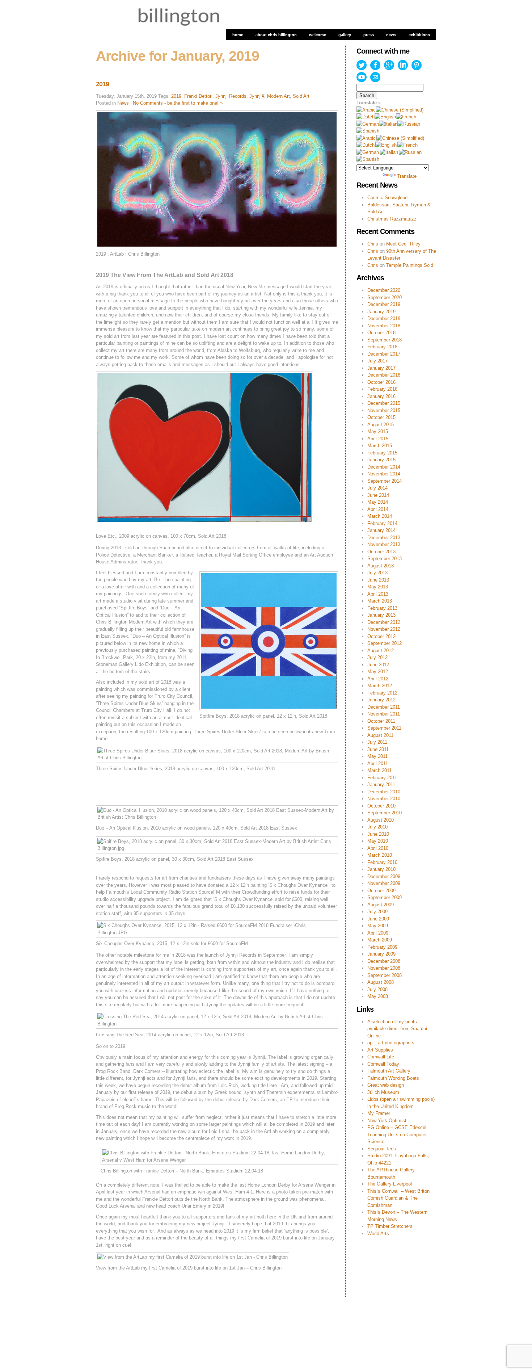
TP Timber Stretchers (390, 1226)
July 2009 (377, 911)
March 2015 (379, 445)
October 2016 (381, 382)
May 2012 (377, 671)
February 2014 (382, 523)
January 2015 (381, 459)
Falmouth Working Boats (393, 1078)
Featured (151, 1321)
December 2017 (383, 354)
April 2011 (377, 763)
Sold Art (301, 96)
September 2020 (384, 297)
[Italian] (388, 124)
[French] (406, 116)
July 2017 (377, 361)
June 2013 (378, 580)
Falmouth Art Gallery (388, 1071)
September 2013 (384, 558)
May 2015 (377, 431)
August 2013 (380, 565)
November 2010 (383, 798)
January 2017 (381, 368)
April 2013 (377, 594)
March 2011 (379, 770)
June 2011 (378, 749)
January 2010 (381, 869)
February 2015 (382, 453)
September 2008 (384, 975)
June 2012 (378, 664)
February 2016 (382, 389)
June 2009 (378, 919)
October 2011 (381, 721)
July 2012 (377, 657)
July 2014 (377, 488)
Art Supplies (380, 1050)
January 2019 (381, 311)
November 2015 (383, 410)
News (391, 35)
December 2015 (383, 403)
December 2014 (383, 467)
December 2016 (383, 375)
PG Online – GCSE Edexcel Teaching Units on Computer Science (397, 1134)
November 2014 (383, 474)
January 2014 (381, 530)
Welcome (317, 35)
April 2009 (377, 933)
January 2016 (381, 396)
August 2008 (380, 982)
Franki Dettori (198, 96)
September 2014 (384, 481)
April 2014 (377, 509)
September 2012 (384, 643)
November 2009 (383, 883)
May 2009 (377, 925)
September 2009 (384, 897)
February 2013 (382, 608)
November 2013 (383, 544)
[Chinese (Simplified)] (399, 110)
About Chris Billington (276, 35)
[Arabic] (366, 110)
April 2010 (377, 848)
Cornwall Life (380, 1057)
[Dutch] (365, 116)
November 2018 (383, 325)
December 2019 (383, 304)
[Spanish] (367, 131)
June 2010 (378, 834)
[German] (367, 124)
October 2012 (381, 636)
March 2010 (379, 855)
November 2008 (383, 968)
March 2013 (379, 601)
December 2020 (383, 290)
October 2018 (381, 332)
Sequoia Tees (381, 1148)
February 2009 (382, 947)
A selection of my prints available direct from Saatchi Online (397, 1029)
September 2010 (384, 812)
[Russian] (408, 124)
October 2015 (381, 417)
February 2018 (382, 346)
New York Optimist (386, 1120)
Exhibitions (419, 35)
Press (368, 35)
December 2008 (383, 961)
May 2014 (377, 502)
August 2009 (380, 904)
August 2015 (380, 424)
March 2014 (379, 516)
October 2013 (381, 551)
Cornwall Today (383, 1064)
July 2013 (377, 572)
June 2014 (378, 495)
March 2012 (379, 685)
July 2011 (377, 742)
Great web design (385, 1085)
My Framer (378, 1113)
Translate (407, 176)
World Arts (378, 1233)
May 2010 (377, 841)
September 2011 (384, 728)
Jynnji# (256, 96)
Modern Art (278, 96)
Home (237, 35)
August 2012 (380, 650)
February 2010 (382, 862)
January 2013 (381, 615)
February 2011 (382, 777)
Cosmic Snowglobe (387, 197)
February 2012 (382, 693)
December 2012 (383, 622)
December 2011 (383, 707)
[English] (385, 116)
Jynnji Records (230, 96)
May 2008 (377, 996)
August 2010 (380, 820)
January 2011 (381, 784)
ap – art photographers (390, 1042)
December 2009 (383, 876)
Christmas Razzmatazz (392, 219)
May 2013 (377, 587)
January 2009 (381, 954)
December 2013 (383, 537)
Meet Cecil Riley (403, 244)
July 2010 (377, 827)
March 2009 (379, 940)
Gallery (344, 35)
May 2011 (377, 756)
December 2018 (383, 318)
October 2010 (381, 806)
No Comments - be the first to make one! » (178, 103)
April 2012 (377, 678)
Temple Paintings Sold (409, 265)
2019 (102, 84)
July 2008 (377, 989)
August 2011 (380, 735)
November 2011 (383, 714)
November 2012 (383, 629)
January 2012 (381, 699)
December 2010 (383, 791)
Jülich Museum (383, 1092)
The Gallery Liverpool (389, 1184)
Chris (372, 244)
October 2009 (381, 890)
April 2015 (377, 438)
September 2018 (384, 340)
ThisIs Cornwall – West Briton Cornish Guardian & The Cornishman (398, 1198)
